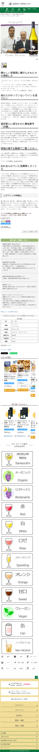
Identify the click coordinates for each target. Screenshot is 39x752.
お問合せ (34, 8)
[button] (2, 380)
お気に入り (12, 11)
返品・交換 (19, 726)
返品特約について (6, 345)
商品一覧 (7, 11)
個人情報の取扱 (5, 744)
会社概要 (3, 733)
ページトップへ (36, 677)
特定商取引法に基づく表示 (9, 740)
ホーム (2, 8)
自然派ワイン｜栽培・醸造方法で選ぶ (14, 14)
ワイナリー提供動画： (11, 161)
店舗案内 (29, 8)
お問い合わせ (5, 737)
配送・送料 (19, 720)
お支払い (19, 715)
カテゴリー (19, 705)
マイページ (19, 11)
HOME (2, 14)
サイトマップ (5, 748)
